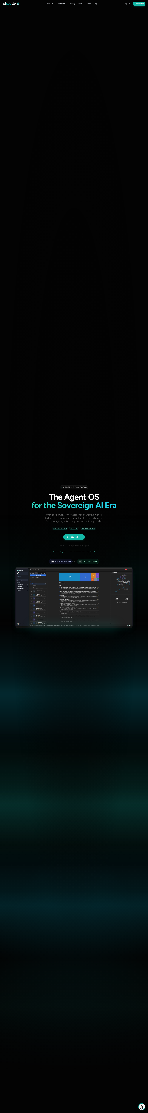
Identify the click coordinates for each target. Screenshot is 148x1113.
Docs (89, 4)
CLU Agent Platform (61, 561)
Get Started (139, 4)
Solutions (62, 4)
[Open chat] (141, 1106)
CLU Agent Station (88, 561)
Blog (95, 4)
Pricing (80, 4)
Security (72, 4)
